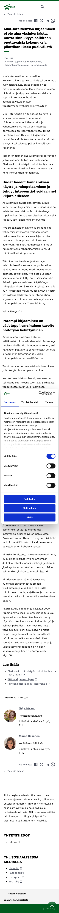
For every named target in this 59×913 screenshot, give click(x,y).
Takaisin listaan (16, 14)
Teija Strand (27, 708)
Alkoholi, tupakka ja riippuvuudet (23, 61)
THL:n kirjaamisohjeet (21, 679)
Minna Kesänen (29, 736)
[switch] (50, 465)
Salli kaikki (29, 499)
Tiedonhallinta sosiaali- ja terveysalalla (26, 65)
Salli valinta (29, 508)
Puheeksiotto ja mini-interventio (27, 683)
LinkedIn (14, 868)
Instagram (15, 877)
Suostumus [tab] (10, 402)
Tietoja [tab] (49, 402)
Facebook (15, 872)
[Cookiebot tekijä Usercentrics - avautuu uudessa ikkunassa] (42, 393)
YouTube (14, 881)
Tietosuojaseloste (17, 893)
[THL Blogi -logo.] (12, 7)
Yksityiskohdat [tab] (29, 402)
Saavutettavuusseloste (16, 900)
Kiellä (29, 517)
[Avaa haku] (42, 6)
